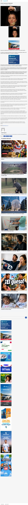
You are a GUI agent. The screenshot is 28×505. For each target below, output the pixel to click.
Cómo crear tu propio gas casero (7, 230)
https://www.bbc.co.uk (5, 125)
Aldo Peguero (3, 4)
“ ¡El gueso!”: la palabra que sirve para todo (9, 291)
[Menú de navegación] (1, 1)
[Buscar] (26, 317)
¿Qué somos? (7, 504)
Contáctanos (2, 504)
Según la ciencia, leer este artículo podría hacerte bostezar (12, 271)
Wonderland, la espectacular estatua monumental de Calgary (12, 213)
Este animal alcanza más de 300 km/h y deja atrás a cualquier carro (13, 193)
